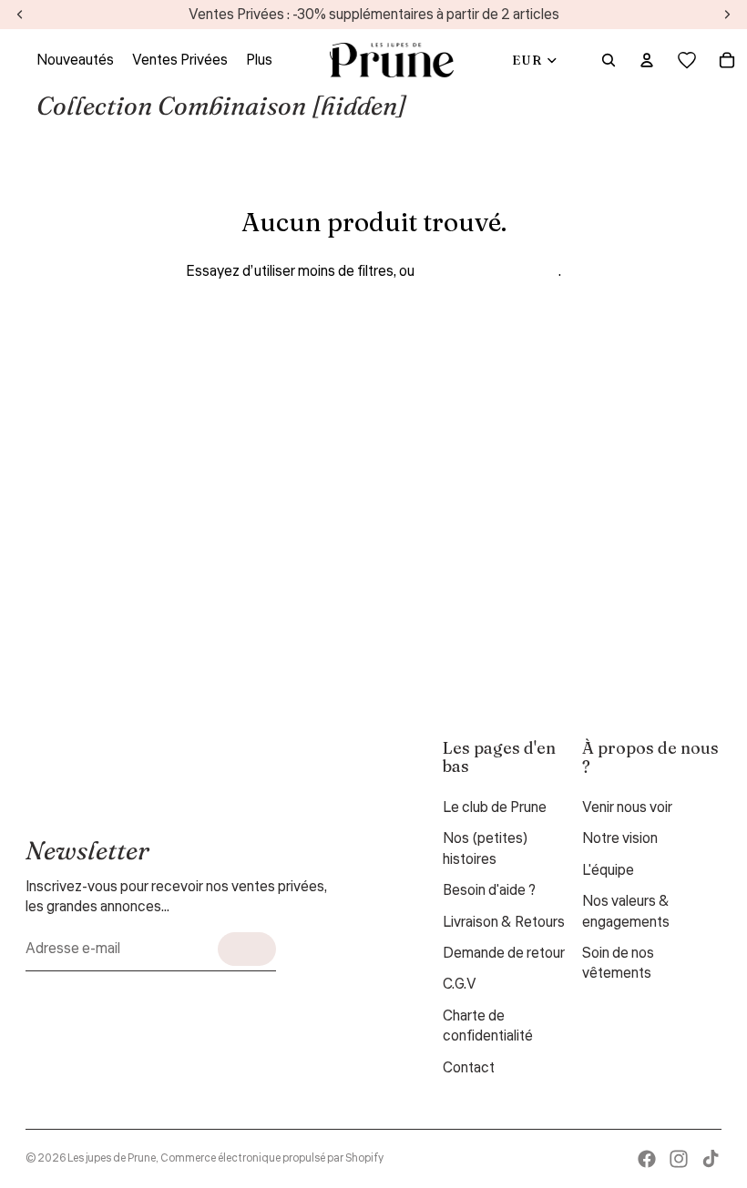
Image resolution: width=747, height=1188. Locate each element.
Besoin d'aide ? (489, 890)
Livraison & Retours (504, 922)
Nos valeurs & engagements (626, 911)
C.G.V (459, 984)
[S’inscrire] (247, 949)
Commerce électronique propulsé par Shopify (272, 1158)
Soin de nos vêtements (618, 963)
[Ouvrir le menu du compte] (647, 60)
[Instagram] (679, 1159)
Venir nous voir (627, 807)
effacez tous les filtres (487, 271)
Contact (469, 1068)
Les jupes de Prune (111, 1158)
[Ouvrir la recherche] (608, 60)
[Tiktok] (710, 1159)
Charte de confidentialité (488, 1026)
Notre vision (620, 838)
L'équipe (608, 870)
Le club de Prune (495, 807)
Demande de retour (504, 953)
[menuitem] (259, 60)
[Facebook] (647, 1159)
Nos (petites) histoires (485, 848)
